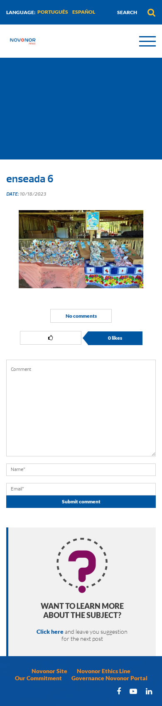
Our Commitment (38, 677)
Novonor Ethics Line (103, 670)
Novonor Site (49, 670)
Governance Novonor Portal (109, 677)
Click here (50, 631)
